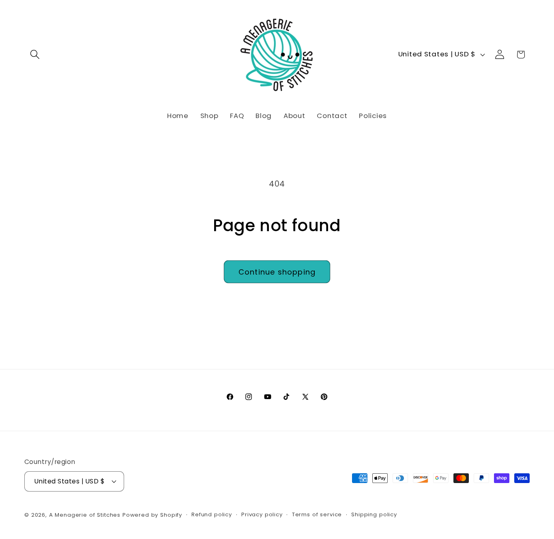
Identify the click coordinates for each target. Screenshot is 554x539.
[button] (35, 54)
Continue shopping (277, 272)
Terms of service (317, 514)
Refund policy (211, 514)
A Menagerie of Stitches (84, 515)
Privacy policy (262, 514)
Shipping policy (374, 514)
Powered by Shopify (152, 515)
